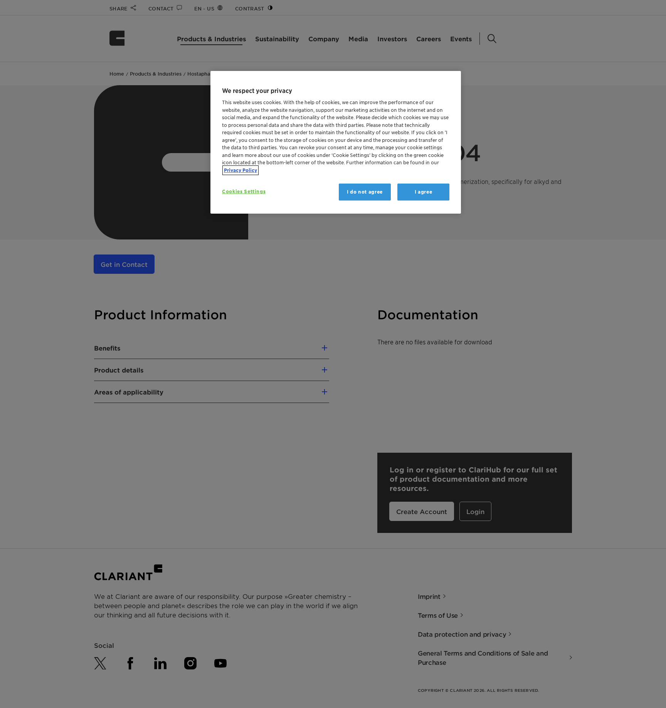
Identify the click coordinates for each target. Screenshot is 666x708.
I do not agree (365, 192)
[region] (335, 142)
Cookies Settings (244, 191)
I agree (423, 192)
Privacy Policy (240, 170)
